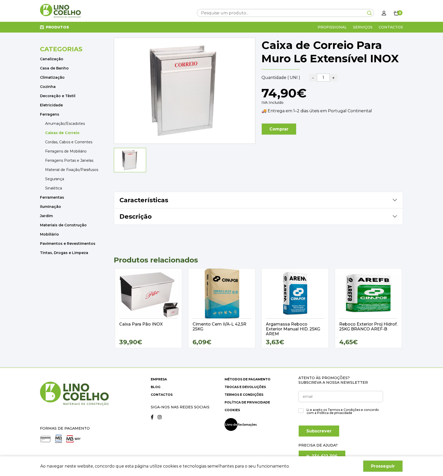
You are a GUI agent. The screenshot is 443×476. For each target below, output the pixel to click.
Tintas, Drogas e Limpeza (64, 252)
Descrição (135, 216)
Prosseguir (383, 466)
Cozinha (48, 86)
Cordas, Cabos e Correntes (68, 142)
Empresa (159, 379)
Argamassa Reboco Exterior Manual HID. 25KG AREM (293, 329)
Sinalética (53, 188)
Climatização (52, 77)
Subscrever (318, 431)
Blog (155, 387)
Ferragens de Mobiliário (66, 151)
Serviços (362, 27)
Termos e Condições (244, 395)
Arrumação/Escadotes (65, 123)
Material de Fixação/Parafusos (71, 169)
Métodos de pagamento (247, 379)
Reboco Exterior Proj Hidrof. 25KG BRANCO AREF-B (368, 326)
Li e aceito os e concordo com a (343, 411)
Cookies (232, 410)
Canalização (51, 59)
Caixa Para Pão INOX (141, 324)
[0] (396, 12)
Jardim (46, 216)
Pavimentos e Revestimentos (67, 243)
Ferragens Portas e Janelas (69, 160)
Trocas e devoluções (245, 387)
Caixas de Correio (62, 132)
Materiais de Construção (63, 225)
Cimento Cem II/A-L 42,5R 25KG (219, 326)
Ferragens (49, 114)
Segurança (54, 179)
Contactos (391, 27)
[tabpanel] (148, 308)
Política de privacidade (247, 402)
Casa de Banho (54, 68)
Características (143, 200)
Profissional (332, 27)
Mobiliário (49, 234)
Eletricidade (51, 105)
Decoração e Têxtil (57, 96)
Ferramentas (52, 197)
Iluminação (50, 206)
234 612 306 (324, 456)
